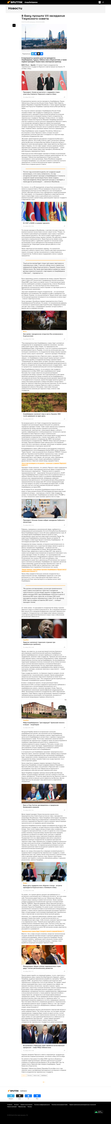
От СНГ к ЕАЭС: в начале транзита (36, 223)
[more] (64, 97)
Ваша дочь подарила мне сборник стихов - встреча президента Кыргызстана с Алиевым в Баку (42, 886)
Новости (24, 1075)
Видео (25, 883)
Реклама (30, 1106)
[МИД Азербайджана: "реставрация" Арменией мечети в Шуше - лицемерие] (44, 709)
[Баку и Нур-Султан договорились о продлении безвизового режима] (44, 793)
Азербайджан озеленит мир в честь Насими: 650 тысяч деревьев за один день (42, 415)
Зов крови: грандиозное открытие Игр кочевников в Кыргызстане (43, 335)
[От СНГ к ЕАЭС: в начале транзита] (44, 211)
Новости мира (36, 1075)
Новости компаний (11, 1106)
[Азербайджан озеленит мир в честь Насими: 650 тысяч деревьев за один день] (44, 402)
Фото (25, 332)
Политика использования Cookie (60, 1104)
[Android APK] (98, 1112)
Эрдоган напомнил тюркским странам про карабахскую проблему (39, 643)
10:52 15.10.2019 (25, 22)
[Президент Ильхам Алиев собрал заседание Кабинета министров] (44, 508)
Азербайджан (44, 1075)
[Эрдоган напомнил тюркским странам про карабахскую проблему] (44, 628)
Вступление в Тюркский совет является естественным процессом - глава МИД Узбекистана (43, 1046)
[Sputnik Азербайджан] (15, 4)
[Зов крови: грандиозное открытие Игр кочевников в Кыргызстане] (44, 320)
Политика (30, 1075)
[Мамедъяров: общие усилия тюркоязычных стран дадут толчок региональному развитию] (44, 954)
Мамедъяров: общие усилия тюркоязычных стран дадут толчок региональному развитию (42, 967)
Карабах (26, 640)
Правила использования (26, 1104)
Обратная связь (22, 1106)
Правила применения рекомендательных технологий (82, 1104)
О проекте (9, 1104)
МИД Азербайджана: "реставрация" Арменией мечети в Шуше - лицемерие (43, 724)
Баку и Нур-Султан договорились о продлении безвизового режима (41, 806)
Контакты (16, 1104)
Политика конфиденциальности (42, 1104)
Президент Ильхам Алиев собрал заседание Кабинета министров (44, 521)
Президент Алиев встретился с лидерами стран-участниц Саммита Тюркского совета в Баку (41, 93)
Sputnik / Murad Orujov (27, 50)
